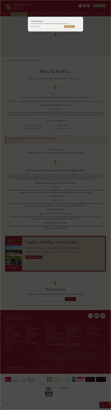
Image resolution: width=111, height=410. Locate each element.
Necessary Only (58, 26)
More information (35, 26)
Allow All (69, 26)
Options (46, 26)
